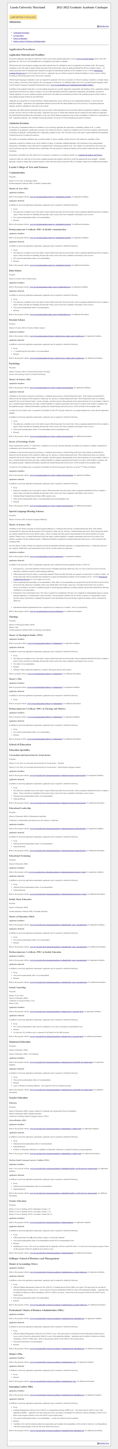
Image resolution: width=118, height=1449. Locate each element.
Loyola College (18, 35)
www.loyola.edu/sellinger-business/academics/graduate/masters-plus (53, 1362)
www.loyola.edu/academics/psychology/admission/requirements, (52, 387)
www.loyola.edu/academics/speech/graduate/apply (47, 556)
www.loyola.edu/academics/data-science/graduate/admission (50, 287)
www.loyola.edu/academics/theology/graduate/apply (44, 643)
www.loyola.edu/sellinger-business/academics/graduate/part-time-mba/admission (57, 1318)
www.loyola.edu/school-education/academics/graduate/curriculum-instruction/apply (58, 775)
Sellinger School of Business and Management (29, 41)
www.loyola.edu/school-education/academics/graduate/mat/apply (51, 1222)
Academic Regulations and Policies (90, 155)
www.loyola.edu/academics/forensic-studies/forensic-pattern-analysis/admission (57, 336)
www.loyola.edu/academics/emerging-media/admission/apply (50, 196)
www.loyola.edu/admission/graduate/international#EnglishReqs (72, 85)
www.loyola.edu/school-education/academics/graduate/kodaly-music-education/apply (58, 925)
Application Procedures (21, 32)
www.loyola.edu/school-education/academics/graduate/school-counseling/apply (56, 1011)
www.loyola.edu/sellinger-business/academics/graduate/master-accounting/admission (58, 1272)
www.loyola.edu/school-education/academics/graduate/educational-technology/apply (57, 872)
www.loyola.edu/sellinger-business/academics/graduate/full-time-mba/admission (57, 1395)
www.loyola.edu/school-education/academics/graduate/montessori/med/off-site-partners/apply (61, 1062)
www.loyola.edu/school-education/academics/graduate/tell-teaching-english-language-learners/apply (63, 1168)
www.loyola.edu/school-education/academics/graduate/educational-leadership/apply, (58, 828)
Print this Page (104, 26)
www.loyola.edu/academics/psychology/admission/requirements (51, 436)
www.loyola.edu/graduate (85, 58)
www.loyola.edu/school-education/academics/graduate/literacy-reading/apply (55, 1128)
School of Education (20, 38)
